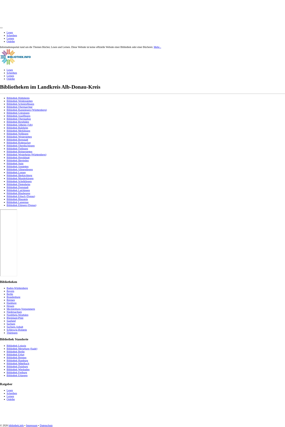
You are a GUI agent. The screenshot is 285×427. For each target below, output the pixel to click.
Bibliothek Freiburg (17, 372)
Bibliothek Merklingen (18, 130)
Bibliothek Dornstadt (17, 187)
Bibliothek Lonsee (16, 172)
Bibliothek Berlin (16, 351)
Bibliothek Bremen (16, 357)
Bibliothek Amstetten (18, 166)
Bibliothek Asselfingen (18, 115)
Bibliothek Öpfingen (17, 148)
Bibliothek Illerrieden (18, 160)
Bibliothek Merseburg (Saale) (22, 348)
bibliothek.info (16, 425)
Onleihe (11, 41)
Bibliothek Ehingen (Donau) (21, 205)
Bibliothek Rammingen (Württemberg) (27, 110)
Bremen (11, 300)
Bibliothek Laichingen (18, 190)
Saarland (11, 320)
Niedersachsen (14, 312)
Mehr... (157, 47)
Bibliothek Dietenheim (18, 184)
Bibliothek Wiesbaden (18, 369)
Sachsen (11, 323)
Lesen (10, 32)
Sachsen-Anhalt (15, 326)
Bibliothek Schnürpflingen (20, 104)
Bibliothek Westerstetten (19, 136)
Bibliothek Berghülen (18, 121)
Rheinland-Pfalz (15, 317)
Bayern (10, 291)
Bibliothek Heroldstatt (18, 157)
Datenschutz (46, 425)
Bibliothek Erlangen (17, 375)
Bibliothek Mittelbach (18, 363)
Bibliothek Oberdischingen (21, 145)
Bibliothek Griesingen (18, 113)
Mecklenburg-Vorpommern (21, 309)
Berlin (10, 294)
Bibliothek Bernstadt (17, 139)
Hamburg (11, 303)
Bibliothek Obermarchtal (19, 107)
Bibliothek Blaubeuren (18, 193)
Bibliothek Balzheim (17, 127)
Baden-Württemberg (17, 288)
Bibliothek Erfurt (15, 354)
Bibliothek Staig (15, 163)
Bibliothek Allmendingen (20, 169)
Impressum (31, 425)
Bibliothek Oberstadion (19, 118)
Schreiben (12, 35)
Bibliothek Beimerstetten (19, 151)
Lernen (10, 38)
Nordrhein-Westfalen (17, 315)
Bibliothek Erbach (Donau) (21, 196)
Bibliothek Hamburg (17, 360)
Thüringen (12, 332)
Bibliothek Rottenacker (19, 142)
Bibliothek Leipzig (16, 345)
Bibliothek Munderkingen (20, 178)
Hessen (10, 306)
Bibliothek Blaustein (17, 199)
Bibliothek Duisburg (17, 366)
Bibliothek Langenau (18, 202)
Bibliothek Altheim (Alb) (20, 124)
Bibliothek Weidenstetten (20, 101)
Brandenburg (13, 297)
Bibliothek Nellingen (17, 133)
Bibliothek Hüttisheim (18, 98)
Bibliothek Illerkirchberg (19, 175)
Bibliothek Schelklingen (19, 181)
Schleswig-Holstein (17, 329)
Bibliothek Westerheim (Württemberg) (26, 154)
